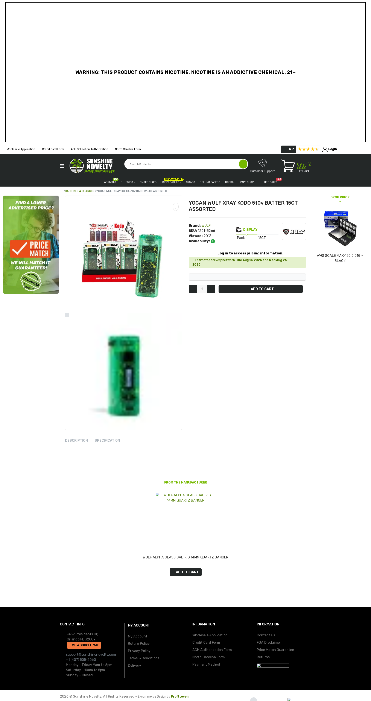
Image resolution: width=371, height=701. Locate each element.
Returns (263, 657)
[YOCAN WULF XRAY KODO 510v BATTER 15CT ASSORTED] (123, 254)
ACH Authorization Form (212, 650)
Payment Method (206, 664)
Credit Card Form (206, 642)
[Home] (62, 191)
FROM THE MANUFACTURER (185, 482)
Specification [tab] (107, 440)
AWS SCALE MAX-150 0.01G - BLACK (340, 258)
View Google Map (85, 645)
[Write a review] (308, 149)
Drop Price (340, 197)
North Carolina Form (208, 657)
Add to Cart (262, 289)
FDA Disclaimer (269, 642)
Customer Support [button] (262, 171)
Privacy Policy (139, 651)
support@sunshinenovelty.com (91, 654)
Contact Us (266, 635)
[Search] (243, 164)
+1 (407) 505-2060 (81, 660)
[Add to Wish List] (176, 207)
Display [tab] (250, 230)
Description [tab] (76, 440)
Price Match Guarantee (275, 650)
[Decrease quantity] (193, 289)
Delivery (134, 665)
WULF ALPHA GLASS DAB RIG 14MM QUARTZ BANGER (185, 557)
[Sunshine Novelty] (93, 166)
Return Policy (139, 644)
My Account (137, 636)
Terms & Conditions (143, 658)
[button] (62, 166)
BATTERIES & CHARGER (79, 191)
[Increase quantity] (211, 289)
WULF (206, 226)
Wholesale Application (210, 635)
